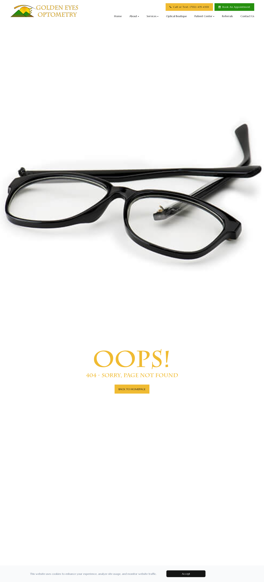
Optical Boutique (176, 16)
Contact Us (247, 16)
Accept (186, 573)
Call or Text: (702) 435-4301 (191, 7)
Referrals (227, 16)
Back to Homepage (132, 389)
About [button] (133, 16)
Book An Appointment (236, 7)
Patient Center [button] (203, 16)
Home (118, 16)
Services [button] (151, 16)
